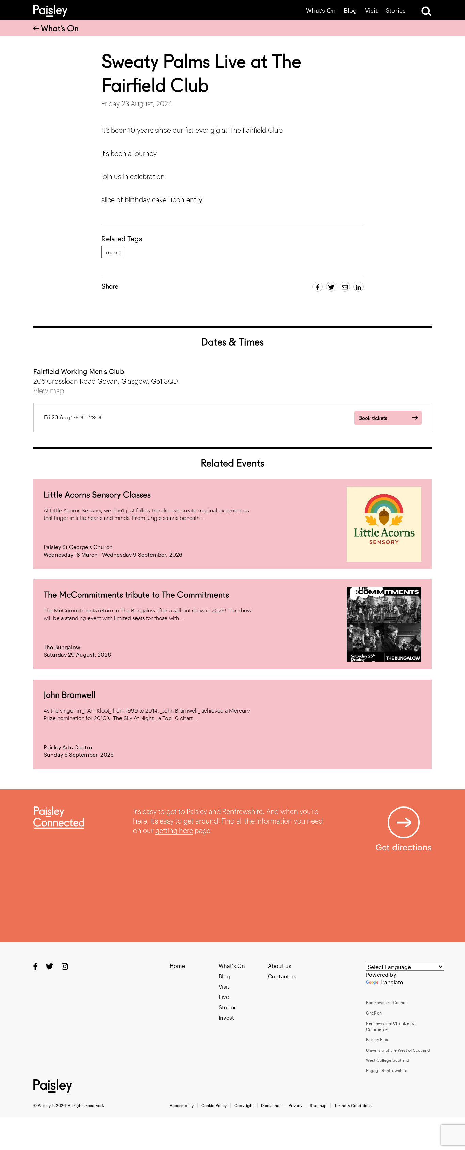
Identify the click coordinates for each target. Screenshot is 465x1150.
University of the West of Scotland (398, 1050)
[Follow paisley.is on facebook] (35, 966)
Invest (226, 1017)
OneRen (374, 1012)
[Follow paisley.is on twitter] (49, 966)
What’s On (321, 10)
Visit (371, 10)
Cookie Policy (214, 1105)
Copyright (244, 1105)
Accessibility (182, 1105)
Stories (396, 10)
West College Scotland (388, 1060)
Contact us (282, 976)
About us (279, 965)
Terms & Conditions (353, 1105)
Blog (350, 10)
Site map (318, 1105)
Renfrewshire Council (386, 1002)
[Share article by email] (345, 287)
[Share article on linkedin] (358, 287)
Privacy (295, 1105)
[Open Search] (426, 11)
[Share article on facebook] (317, 287)
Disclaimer (271, 1105)
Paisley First (377, 1039)
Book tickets (372, 418)
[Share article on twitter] (331, 287)
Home (177, 965)
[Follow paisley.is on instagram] (65, 966)
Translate (391, 982)
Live (224, 996)
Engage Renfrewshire (386, 1070)
